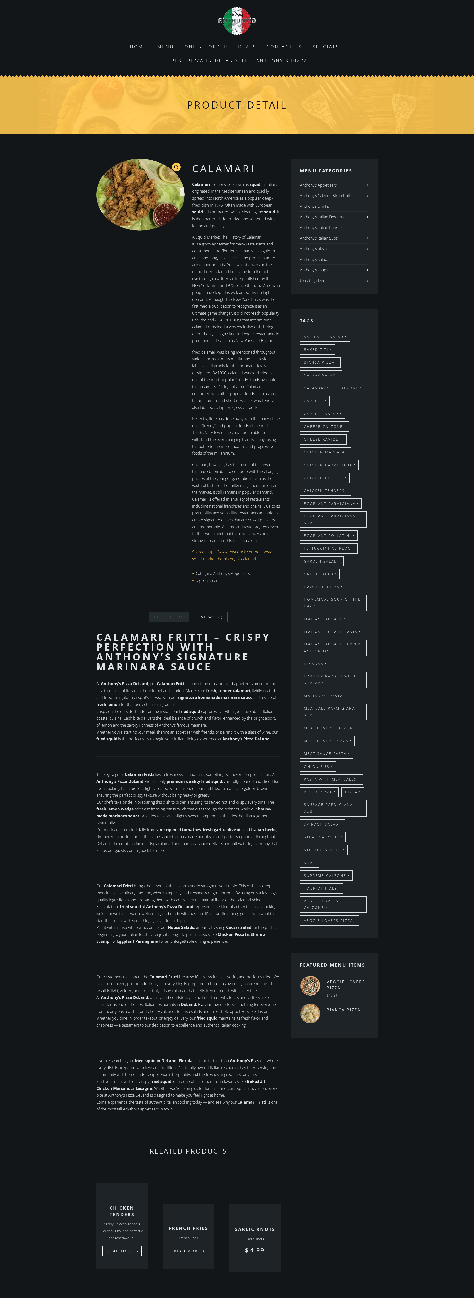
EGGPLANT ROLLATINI (327, 535)
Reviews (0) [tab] (209, 617)
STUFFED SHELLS (322, 849)
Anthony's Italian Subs (319, 238)
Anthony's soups (314, 270)
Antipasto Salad (324, 336)
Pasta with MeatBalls (330, 779)
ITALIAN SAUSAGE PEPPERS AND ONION (333, 647)
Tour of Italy (320, 888)
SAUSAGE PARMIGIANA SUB (328, 808)
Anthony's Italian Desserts (322, 217)
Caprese (313, 400)
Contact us (284, 47)
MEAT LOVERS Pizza (326, 740)
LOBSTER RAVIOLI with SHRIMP (330, 679)
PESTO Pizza (318, 792)
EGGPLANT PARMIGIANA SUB (330, 519)
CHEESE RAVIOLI (322, 439)
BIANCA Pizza (319, 362)
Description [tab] (169, 617)
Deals (247, 47)
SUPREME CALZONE (325, 875)
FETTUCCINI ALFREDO (327, 548)
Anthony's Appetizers (231, 573)
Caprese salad (321, 413)
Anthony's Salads (314, 259)
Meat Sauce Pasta (325, 753)
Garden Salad (320, 561)
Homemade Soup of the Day (332, 602)
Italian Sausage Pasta (331, 631)
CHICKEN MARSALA (324, 452)
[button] (176, 167)
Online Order (206, 47)
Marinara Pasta (323, 696)
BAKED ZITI (316, 349)
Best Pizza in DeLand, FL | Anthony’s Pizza (239, 61)
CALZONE (348, 388)
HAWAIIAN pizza (322, 586)
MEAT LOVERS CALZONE (330, 728)
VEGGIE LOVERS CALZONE (321, 904)
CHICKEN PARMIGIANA (328, 465)
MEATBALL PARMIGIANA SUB (329, 711)
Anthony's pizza (313, 248)
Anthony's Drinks (314, 206)
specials (326, 47)
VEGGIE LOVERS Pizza (328, 920)
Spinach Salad (321, 824)
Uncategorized (313, 280)
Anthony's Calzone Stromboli (325, 195)
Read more (120, 1251)
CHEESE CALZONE (323, 426)
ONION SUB (317, 766)
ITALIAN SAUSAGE (323, 619)
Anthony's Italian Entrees (321, 227)
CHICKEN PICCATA (323, 477)
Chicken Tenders (324, 490)
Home (138, 47)
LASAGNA (314, 663)
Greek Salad (319, 574)
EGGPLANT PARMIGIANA (330, 503)
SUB (308, 862)
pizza (351, 792)
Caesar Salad (320, 375)
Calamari (210, 580)
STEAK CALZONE (321, 837)
